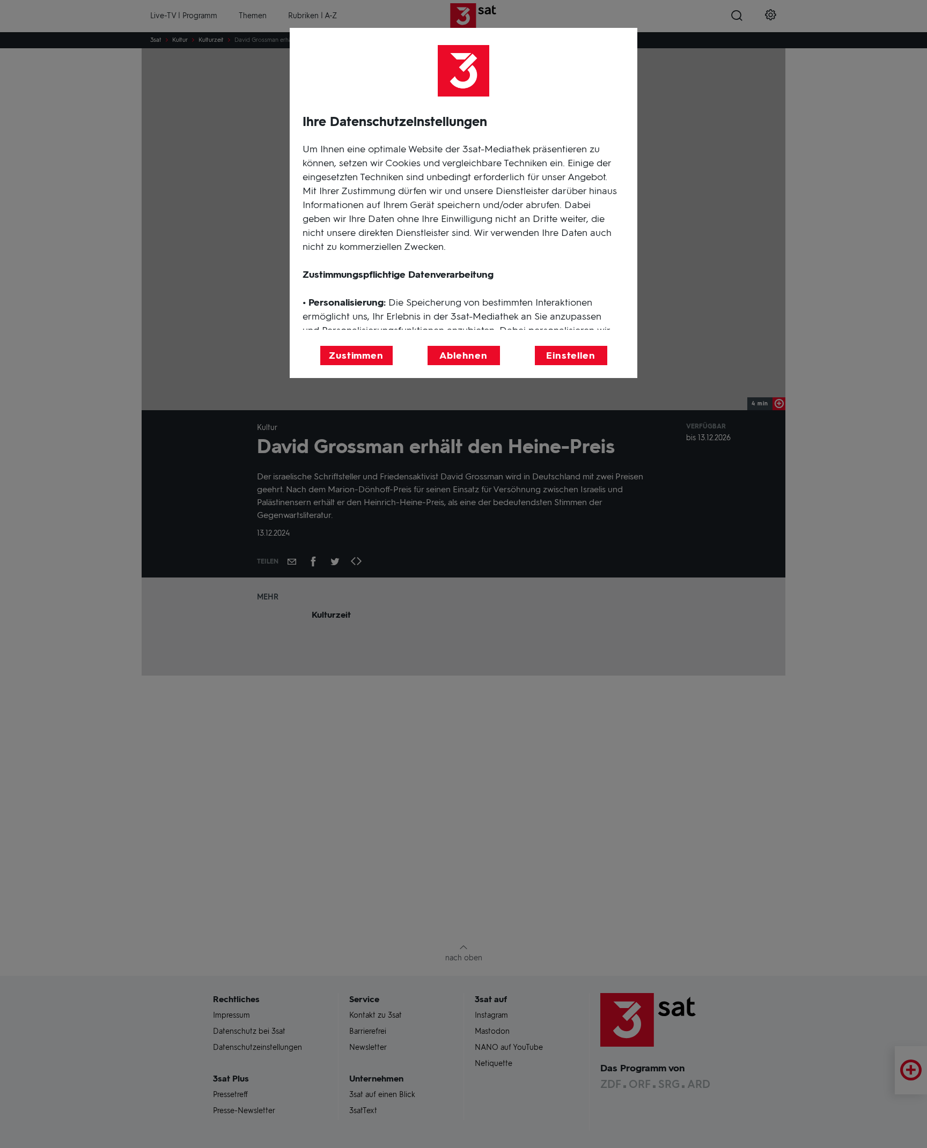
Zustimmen (356, 355)
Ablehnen (463, 355)
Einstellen (570, 355)
